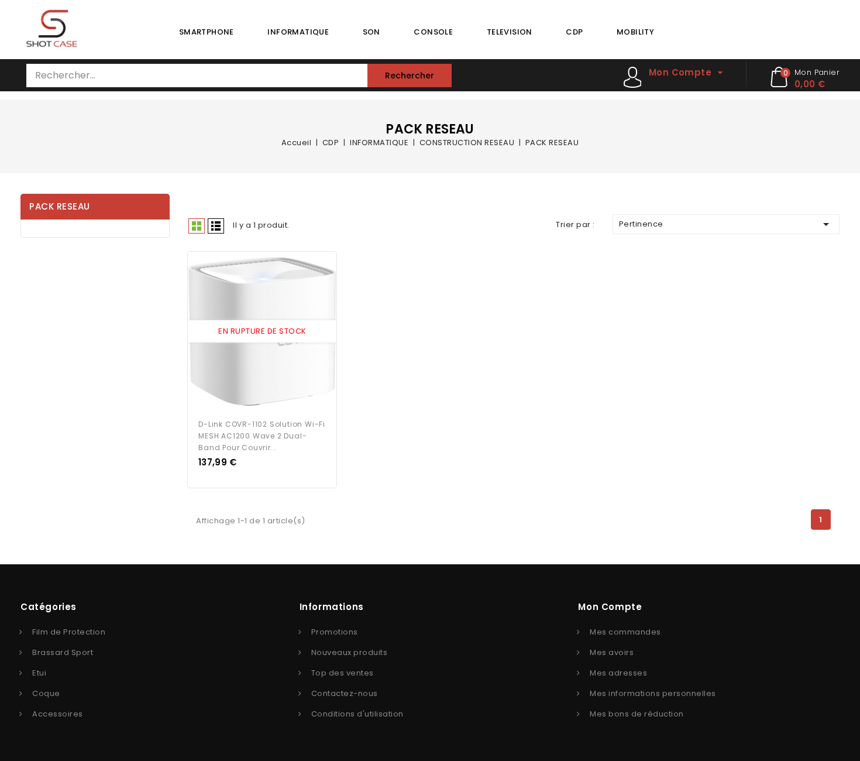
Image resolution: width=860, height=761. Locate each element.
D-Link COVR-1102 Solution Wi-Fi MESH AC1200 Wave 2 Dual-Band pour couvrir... (261, 436)
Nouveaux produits (349, 652)
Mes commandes (625, 631)
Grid (196, 226)
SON (371, 31)
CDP (574, 31)
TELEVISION (509, 31)
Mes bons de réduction (637, 713)
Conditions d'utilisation (357, 713)
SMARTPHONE (206, 31)
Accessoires (57, 713)
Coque (46, 693)
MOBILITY (635, 31)
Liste (216, 226)
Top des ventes (342, 672)
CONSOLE (433, 31)
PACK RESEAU (59, 206)
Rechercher (409, 75)
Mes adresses (618, 672)
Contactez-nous (344, 693)
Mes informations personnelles (653, 693)
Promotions (334, 631)
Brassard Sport (62, 652)
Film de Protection (68, 631)
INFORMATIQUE (298, 31)
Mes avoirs (612, 652)
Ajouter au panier (273, 332)
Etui (39, 672)
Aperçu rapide (252, 332)
